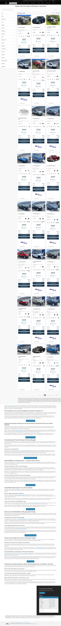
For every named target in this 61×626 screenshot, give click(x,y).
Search (56, 9)
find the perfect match (19, 431)
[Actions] (29, 27)
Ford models (20, 413)
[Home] (19, 3)
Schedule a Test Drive (30, 437)
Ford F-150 (8, 467)
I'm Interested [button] (24, 49)
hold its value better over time (20, 528)
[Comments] (27, 36)
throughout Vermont (8, 554)
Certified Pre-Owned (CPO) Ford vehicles (25, 519)
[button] (30, 19)
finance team (18, 490)
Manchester (30, 554)
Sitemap (20, 622)
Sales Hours (41, 597)
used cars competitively (47, 441)
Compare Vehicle (22, 103)
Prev (43, 395)
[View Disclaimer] (26, 36)
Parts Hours (41, 611)
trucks (22, 463)
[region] (24, 46)
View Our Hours (31, 561)
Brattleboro (21, 554)
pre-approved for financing (22, 494)
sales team (21, 430)
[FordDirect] (7, 623)
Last (53, 395)
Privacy (22, 622)
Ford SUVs (25, 480)
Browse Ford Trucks (30, 420)
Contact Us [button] (42, 593)
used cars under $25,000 (25, 450)
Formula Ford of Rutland (13, 405)
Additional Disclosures (27, 622)
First (40, 395)
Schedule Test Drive (24, 52)
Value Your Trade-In (35, 502)
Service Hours (42, 610)
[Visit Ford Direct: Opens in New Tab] (35, 623)
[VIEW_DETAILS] (24, 111)
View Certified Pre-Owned (30, 535)
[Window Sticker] (29, 36)
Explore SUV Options (30, 485)
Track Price (25, 42)
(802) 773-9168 (42, 548)
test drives (41, 433)
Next (50, 395)
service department (39, 547)
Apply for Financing (30, 509)
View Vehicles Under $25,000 (30, 458)
